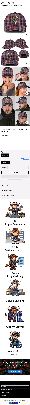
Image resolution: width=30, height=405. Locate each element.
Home (2, 2)
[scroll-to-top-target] (27, 397)
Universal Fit (5, 162)
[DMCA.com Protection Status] (23, 400)
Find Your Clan (15, 371)
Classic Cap (12, 4)
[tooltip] (27, 34)
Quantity (3, 167)
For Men (8, 2)
